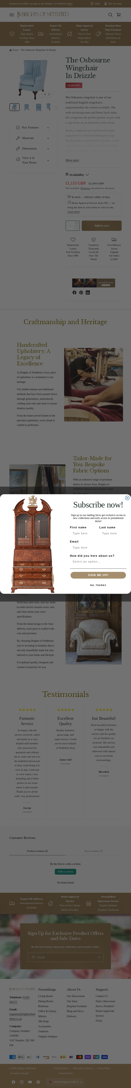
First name (78, 527)
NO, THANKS (98, 585)
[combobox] (97, 561)
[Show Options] (123, 561)
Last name (107, 527)
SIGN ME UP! (98, 575)
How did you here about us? (92, 555)
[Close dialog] (127, 498)
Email (74, 541)
